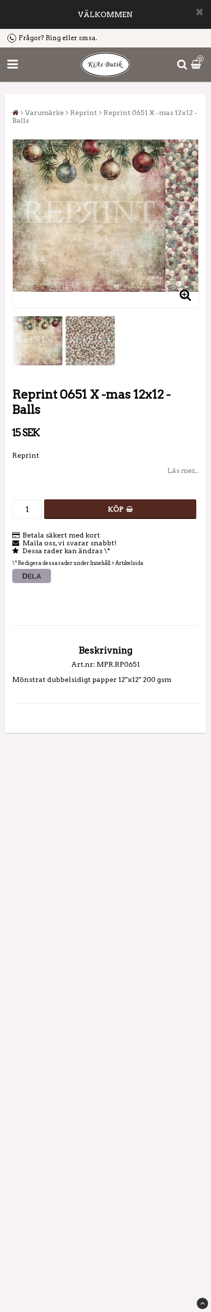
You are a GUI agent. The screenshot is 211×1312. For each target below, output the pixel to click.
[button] (197, 64)
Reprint (83, 113)
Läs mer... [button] (183, 470)
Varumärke (44, 113)
